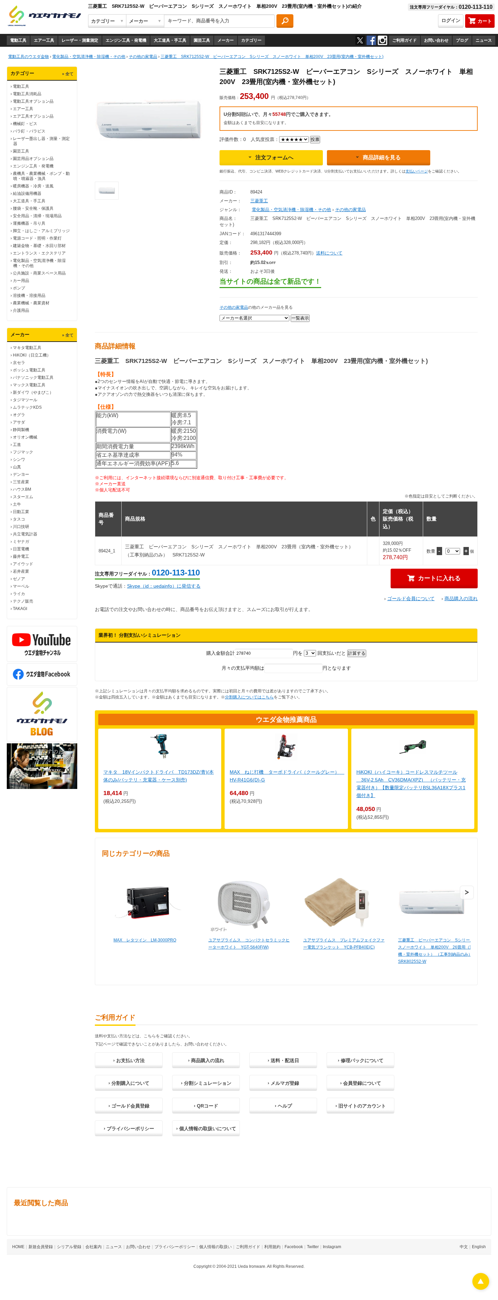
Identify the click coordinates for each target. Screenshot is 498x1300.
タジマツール (25, 400)
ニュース (484, 40)
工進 (17, 444)
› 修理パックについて (360, 1060)
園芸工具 (202, 40)
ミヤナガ (21, 541)
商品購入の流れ (461, 598)
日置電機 (21, 549)
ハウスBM (22, 489)
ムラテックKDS (27, 407)
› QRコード (206, 1106)
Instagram (332, 1246)
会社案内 (93, 1246)
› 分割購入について (128, 1083)
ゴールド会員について (411, 598)
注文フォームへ (274, 157)
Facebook (294, 1246)
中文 (464, 1246)
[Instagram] (382, 40)
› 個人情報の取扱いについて (206, 1128)
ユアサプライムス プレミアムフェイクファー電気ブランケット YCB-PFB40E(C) (344, 944)
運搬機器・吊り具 (29, 223)
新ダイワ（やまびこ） (33, 392)
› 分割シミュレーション (206, 1083)
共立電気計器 (25, 534)
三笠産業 (21, 482)
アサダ (19, 422)
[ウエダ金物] (44, 16)
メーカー (225, 40)
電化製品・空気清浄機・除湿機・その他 (291, 209)
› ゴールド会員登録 (128, 1106)
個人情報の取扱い (215, 1246)
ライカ (19, 593)
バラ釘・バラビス (29, 131)
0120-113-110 (176, 572)
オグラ (19, 414)
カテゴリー (251, 40)
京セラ (19, 362)
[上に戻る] (480, 1288)
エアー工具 (44, 40)
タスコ (19, 519)
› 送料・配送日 (283, 1060)
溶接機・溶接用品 (29, 295)
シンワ (19, 459)
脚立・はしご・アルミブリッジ (41, 230)
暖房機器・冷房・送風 (33, 186)
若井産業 (21, 571)
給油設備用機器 (27, 193)
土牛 (17, 504)
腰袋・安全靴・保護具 (33, 208)
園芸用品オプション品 (33, 158)
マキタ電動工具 (27, 347)
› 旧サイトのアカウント (360, 1106)
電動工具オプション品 (33, 101)
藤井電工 (21, 556)
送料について (329, 253)
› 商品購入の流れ (206, 1060)
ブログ (462, 40)
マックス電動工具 (29, 385)
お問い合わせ (436, 40)
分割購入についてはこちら (249, 697)
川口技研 (21, 526)
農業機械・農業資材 (31, 303)
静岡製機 (21, 429)
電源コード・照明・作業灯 (37, 238)
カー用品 (21, 280)
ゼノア (19, 578)
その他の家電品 (350, 209)
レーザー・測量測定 (80, 40)
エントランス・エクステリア (39, 253)
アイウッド (23, 564)
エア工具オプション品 (33, 116)
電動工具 (18, 40)
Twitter (313, 1246)
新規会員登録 (40, 1246)
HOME (18, 1246)
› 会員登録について (360, 1083)
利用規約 (272, 1246)
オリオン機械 (25, 437)
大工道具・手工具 (170, 40)
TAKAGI (20, 608)
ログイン (450, 20)
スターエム (23, 496)
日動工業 (21, 511)
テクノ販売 (23, 601)
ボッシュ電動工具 (29, 370)
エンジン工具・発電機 (126, 40)
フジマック (23, 452)
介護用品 (21, 310)
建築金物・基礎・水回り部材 (39, 245)
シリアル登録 (69, 1246)
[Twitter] (360, 40)
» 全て (68, 74)
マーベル (21, 586)
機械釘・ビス (25, 123)
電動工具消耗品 (27, 94)
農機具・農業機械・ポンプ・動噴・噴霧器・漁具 (41, 176)
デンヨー (21, 474)
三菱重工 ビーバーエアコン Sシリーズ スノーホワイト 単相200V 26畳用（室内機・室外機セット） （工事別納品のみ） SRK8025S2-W (438, 951)
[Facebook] (371, 40)
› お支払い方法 (129, 1060)
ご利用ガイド (404, 40)
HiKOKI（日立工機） (32, 355)
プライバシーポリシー (174, 1246)
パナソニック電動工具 (33, 377)
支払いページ (417, 171)
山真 (17, 467)
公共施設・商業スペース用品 (39, 273)
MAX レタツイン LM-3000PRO (144, 940)
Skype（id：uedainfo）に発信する (164, 586)
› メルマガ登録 (283, 1083)
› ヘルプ (283, 1106)
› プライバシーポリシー (129, 1128)
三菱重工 (259, 200)
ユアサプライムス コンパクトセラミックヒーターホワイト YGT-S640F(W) (249, 944)
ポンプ (19, 288)
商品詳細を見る (382, 157)
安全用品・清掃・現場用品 (37, 216)
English (479, 1246)
